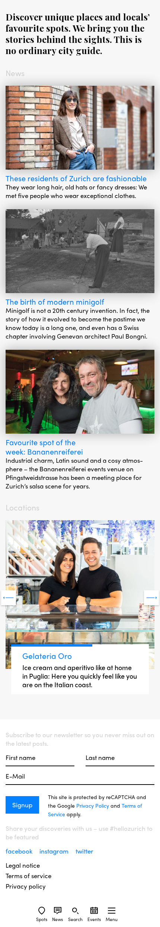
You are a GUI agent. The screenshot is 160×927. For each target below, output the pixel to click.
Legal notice (23, 865)
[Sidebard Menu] (111, 911)
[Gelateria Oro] (80, 595)
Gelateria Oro (47, 655)
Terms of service (28, 875)
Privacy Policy (92, 805)
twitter (84, 850)
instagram (54, 850)
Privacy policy (26, 886)
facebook (20, 850)
